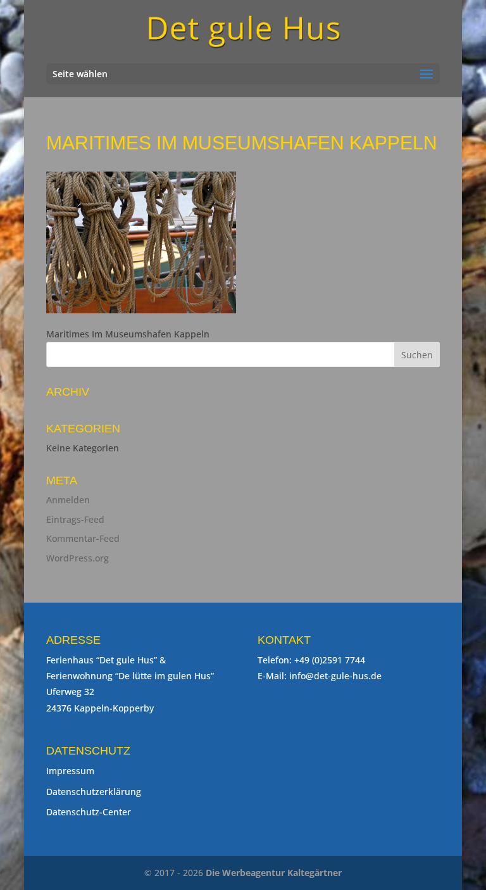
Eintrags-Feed (75, 519)
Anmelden (68, 500)
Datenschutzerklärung (93, 792)
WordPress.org (77, 558)
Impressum (70, 771)
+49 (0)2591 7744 (329, 660)
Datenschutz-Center (88, 812)
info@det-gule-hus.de (335, 676)
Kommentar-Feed (83, 538)
